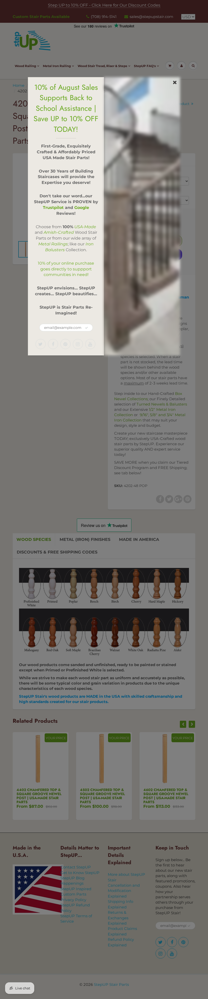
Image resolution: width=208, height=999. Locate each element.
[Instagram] (78, 344)
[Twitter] (41, 344)
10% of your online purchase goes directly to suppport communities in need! (66, 269)
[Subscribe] (86, 328)
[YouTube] (90, 344)
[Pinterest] (65, 344)
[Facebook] (53, 344)
